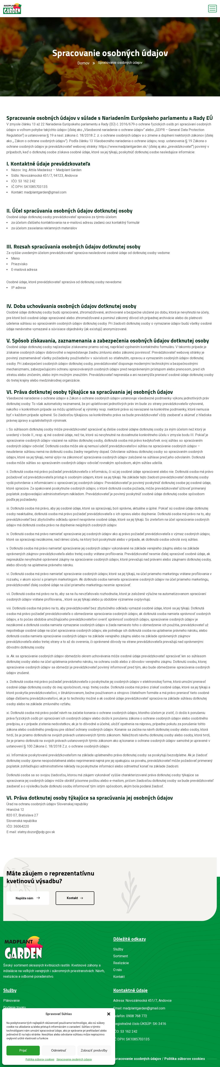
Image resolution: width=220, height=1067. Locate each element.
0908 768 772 (136, 1016)
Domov (84, 63)
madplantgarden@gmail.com (144, 1008)
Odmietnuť (58, 1050)
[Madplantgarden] (12, 8)
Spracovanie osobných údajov (74, 1059)
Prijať (23, 1050)
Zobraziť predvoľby (94, 1050)
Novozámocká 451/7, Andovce (148, 1001)
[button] (109, 1014)
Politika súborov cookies (40, 1059)
